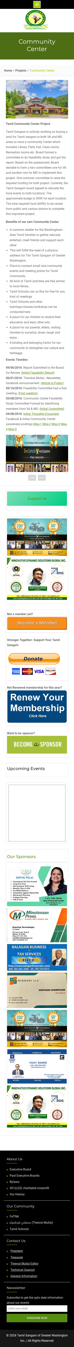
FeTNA (14, 1216)
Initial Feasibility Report (38, 373)
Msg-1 (37, 424)
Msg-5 (12, 429)
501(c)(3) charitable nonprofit (29, 1188)
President (16, 1251)
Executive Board (20, 1169)
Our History (17, 1194)
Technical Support (22, 1270)
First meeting (28, 393)
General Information (23, 1276)
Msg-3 (56, 424)
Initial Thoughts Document (41, 414)
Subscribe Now (37, 1317)
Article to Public (52, 383)
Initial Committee (51, 409)
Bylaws (14, 1182)
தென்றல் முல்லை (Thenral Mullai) (31, 1222)
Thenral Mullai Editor (24, 1263)
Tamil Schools (19, 1229)
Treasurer (16, 1257)
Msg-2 (47, 424)
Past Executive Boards (24, 1175)
